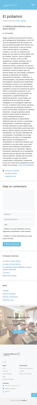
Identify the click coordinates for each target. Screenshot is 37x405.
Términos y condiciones (26, 368)
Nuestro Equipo (7, 374)
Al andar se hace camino (12, 261)
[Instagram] (5, 362)
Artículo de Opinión (12, 171)
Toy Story (6, 273)
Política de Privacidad (25, 374)
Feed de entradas (9, 294)
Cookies (21, 371)
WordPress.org (8, 300)
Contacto (5, 371)
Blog (4, 376)
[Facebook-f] (3, 362)
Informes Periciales (8, 379)
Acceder (6, 291)
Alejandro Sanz (10, 176)
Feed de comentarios (10, 297)
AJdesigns (23, 400)
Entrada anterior (11, 173)
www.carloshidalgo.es (26, 165)
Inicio (4, 368)
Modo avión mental (10, 276)
